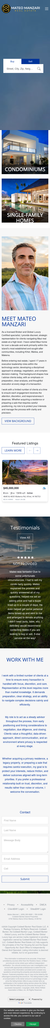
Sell (30, 61)
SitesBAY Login (38, 908)
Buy (12, 61)
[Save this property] (45, 463)
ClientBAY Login (16, 908)
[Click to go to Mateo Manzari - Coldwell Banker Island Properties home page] (22, 8)
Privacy (11, 904)
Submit (25, 879)
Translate (27, 1002)
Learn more (13, 450)
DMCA (43, 904)
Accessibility (27, 904)
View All (25, 537)
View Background (18, 421)
